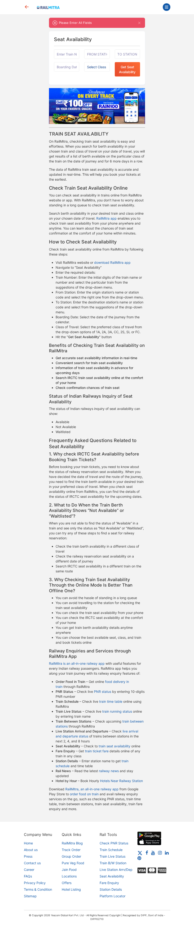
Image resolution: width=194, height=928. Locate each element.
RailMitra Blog (72, 843)
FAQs (28, 876)
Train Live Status (112, 856)
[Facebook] (147, 853)
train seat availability (114, 746)
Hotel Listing (71, 889)
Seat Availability (112, 876)
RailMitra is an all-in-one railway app (77, 663)
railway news (109, 771)
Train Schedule (111, 850)
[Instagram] (160, 853)
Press (28, 856)
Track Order (71, 850)
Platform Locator (112, 896)
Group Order (71, 856)
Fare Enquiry (109, 883)
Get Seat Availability (127, 69)
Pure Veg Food (73, 863)
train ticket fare (97, 751)
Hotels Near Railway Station (121, 781)
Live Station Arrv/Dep (116, 870)
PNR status (102, 692)
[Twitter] (139, 853)
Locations (69, 876)
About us (31, 850)
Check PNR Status (114, 843)
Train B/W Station (113, 863)
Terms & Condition (38, 889)
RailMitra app (106, 218)
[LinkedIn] (167, 853)
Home (28, 843)
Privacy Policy (35, 883)
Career (29, 870)
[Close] (139, 23)
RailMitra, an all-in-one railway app (92, 789)
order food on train (84, 794)
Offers (66, 883)
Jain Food (69, 870)
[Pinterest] (139, 858)
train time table (110, 701)
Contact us (32, 863)
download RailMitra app (112, 262)
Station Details (111, 889)
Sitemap (30, 896)
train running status (117, 711)
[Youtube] (153, 853)
